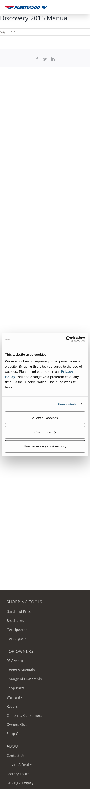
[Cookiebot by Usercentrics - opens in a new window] (66, 339)
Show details (66, 404)
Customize (42, 432)
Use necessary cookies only (45, 446)
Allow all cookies (45, 418)
